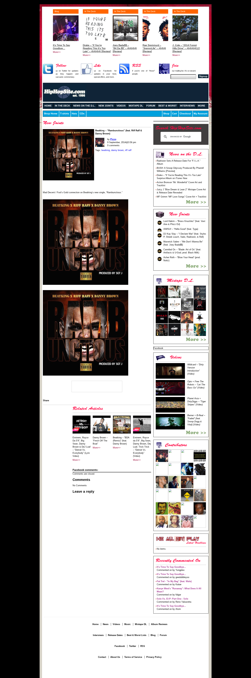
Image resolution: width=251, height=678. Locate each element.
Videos (116, 624)
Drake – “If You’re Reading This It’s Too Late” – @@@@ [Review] (97, 48)
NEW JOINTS (106, 106)
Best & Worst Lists (136, 635)
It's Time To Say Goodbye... (171, 567)
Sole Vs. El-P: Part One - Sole (172, 598)
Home (95, 624)
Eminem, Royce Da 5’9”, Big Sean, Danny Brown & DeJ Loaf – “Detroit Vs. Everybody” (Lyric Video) (81, 446)
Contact (102, 657)
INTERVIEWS (187, 106)
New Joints (53, 123)
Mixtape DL (141, 624)
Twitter (132, 646)
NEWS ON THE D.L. (84, 106)
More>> (57, 52)
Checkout (185, 113)
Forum (163, 635)
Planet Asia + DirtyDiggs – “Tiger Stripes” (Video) (196, 401)
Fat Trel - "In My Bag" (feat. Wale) (174, 581)
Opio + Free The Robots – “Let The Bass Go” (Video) (196, 384)
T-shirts (64, 113)
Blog (57, 11)
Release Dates (115, 635)
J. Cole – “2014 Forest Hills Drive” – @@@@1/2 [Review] (186, 48)
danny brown (117, 150)
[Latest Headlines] (178, 538)
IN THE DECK (62, 106)
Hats (74, 113)
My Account (200, 113)
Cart (174, 113)
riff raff (128, 150)
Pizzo (113, 139)
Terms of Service (133, 657)
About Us (115, 657)
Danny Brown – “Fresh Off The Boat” (100, 440)
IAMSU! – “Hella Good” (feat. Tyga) (180, 229)
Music (127, 624)
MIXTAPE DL (136, 106)
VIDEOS (121, 106)
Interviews (98, 635)
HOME (48, 106)
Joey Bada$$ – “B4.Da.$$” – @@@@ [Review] (125, 48)
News (105, 624)
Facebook (120, 646)
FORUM (150, 106)
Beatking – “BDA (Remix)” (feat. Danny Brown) (121, 440)
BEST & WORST (167, 106)
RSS (142, 646)
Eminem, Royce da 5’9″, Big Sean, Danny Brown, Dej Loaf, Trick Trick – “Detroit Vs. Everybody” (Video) (142, 446)
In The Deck (90, 11)
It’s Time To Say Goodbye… (61, 47)
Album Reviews (159, 624)
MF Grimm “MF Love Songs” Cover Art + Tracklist (181, 196)
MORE (201, 106)
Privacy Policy (154, 657)
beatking (105, 150)
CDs (82, 113)
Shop (166, 113)
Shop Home (50, 113)
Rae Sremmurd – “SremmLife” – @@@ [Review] (154, 48)
